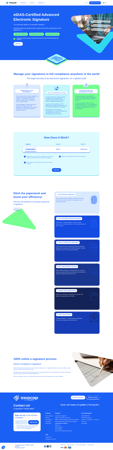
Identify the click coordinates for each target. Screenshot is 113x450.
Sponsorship (48, 423)
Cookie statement (17, 437)
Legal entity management (60, 415)
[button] (3, 447)
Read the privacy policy (8, 437)
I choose (18, 442)
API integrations (58, 429)
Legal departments (85, 415)
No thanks (6, 442)
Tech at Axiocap (49, 415)
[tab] (30, 149)
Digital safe (57, 425)
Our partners (48, 421)
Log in (86, 2)
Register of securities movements (62, 417)
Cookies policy (90, 444)
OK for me (28, 442)
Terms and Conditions (81, 444)
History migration (59, 427)
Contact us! (21, 405)
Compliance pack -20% (51, 439)
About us (48, 417)
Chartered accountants (86, 417)
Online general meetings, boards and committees (66, 421)
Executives (83, 421)
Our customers (49, 419)
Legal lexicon (48, 437)
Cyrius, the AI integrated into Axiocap (63, 430)
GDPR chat (62, 444)
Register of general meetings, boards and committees (67, 419)
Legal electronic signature (61, 423)
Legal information (71, 444)
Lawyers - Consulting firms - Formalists (90, 419)
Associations (84, 423)
